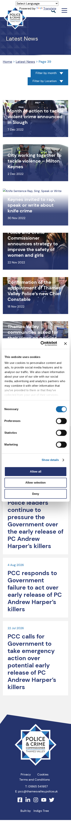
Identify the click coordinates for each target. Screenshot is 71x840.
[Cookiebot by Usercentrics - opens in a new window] (42, 343)
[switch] (61, 421)
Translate (49, 8)
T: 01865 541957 (36, 786)
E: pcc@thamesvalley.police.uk (36, 791)
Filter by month (46, 73)
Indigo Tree (41, 811)
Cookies (42, 774)
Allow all (35, 471)
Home (7, 61)
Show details (50, 459)
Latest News (25, 61)
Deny (35, 493)
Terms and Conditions (34, 780)
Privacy (26, 774)
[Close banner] (65, 343)
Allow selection (35, 482)
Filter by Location (45, 81)
